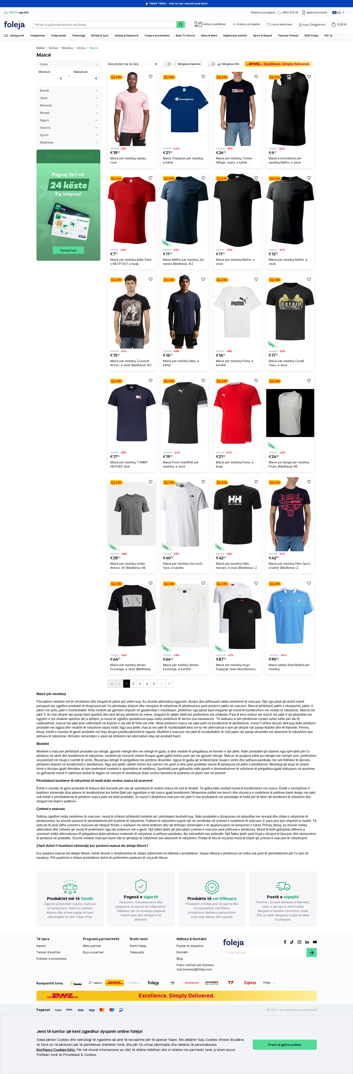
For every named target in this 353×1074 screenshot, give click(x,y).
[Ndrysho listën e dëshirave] (150, 76)
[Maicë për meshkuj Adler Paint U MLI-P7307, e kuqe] (132, 210)
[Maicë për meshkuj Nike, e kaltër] (185, 312)
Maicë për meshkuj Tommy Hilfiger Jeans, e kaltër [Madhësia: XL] (234, 161)
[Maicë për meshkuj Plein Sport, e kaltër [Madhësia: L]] (290, 514)
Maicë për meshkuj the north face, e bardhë (182, 565)
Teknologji (78, 35)
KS (339, 12)
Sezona (45, 127)
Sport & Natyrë (262, 35)
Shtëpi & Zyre (99, 35)
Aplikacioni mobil (316, 12)
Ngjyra (44, 120)
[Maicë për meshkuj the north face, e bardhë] (185, 514)
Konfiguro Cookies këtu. (56, 1050)
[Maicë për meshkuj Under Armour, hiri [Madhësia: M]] (132, 514)
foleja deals (58, 35)
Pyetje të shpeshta (190, 946)
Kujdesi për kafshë (235, 35)
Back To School (185, 35)
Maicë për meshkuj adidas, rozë (128, 160)
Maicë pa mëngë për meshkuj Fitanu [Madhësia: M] (289, 464)
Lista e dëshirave (281, 24)
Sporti (44, 135)
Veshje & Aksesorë (126, 35)
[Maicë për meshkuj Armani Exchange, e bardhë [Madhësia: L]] (185, 615)
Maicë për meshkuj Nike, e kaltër (181, 363)
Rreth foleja (138, 946)
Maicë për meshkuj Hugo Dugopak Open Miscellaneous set (236, 667)
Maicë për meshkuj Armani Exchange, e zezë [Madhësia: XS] (130, 667)
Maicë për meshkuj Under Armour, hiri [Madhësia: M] (127, 565)
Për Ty (328, 35)
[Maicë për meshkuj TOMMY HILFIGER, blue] (132, 413)
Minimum (50, 75)
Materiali (46, 105)
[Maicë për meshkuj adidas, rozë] (132, 109)
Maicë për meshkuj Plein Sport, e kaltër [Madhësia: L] (290, 565)
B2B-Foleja (311, 35)
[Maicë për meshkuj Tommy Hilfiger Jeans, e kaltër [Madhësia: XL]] (237, 109)
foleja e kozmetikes (157, 35)
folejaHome (37, 35)
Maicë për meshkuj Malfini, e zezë (235, 261)
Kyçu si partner (93, 952)
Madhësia (46, 142)
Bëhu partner (92, 946)
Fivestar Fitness (288, 35)
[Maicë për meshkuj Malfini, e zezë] (237, 210)
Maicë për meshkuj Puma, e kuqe (234, 464)
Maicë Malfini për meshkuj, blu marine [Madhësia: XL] (183, 261)
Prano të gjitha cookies (284, 1044)
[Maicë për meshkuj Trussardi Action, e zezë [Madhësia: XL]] (132, 312)
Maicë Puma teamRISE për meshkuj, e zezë (181, 464)
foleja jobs (137, 952)
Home (40, 48)
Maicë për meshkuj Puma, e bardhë (234, 363)
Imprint (41, 946)
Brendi (44, 90)
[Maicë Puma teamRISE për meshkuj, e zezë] (185, 413)
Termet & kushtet (48, 952)
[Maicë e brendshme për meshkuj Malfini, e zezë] (290, 109)
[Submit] (311, 952)
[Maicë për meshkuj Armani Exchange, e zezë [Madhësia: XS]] (132, 615)
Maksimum (85, 75)
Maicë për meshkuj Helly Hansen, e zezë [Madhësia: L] (236, 565)
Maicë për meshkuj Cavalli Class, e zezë (286, 363)
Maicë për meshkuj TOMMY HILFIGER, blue (129, 464)
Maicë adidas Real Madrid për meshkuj (289, 667)
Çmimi (44, 64)
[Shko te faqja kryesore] (14, 24)
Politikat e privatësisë (51, 958)
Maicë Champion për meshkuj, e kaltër (183, 160)
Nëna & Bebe (209, 35)
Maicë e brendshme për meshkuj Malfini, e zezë (285, 160)
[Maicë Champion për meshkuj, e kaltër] (185, 109)
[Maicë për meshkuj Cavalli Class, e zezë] (290, 312)
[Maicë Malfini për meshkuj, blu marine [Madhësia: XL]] (185, 210)
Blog (180, 958)
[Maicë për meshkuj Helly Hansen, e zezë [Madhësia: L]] (237, 514)
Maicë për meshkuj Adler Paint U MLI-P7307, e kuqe (131, 261)
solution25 (309, 1010)
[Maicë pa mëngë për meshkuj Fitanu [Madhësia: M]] (290, 413)
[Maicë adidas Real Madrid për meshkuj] (290, 615)
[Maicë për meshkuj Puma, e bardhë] (237, 312)
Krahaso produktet (248, 24)
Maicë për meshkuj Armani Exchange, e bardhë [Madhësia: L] (180, 667)
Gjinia (43, 98)
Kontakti (182, 952)
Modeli (44, 113)
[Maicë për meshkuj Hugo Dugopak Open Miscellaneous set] (237, 615)
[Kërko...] (180, 24)
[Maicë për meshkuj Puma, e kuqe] (237, 413)
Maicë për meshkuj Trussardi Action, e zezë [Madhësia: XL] (130, 363)
